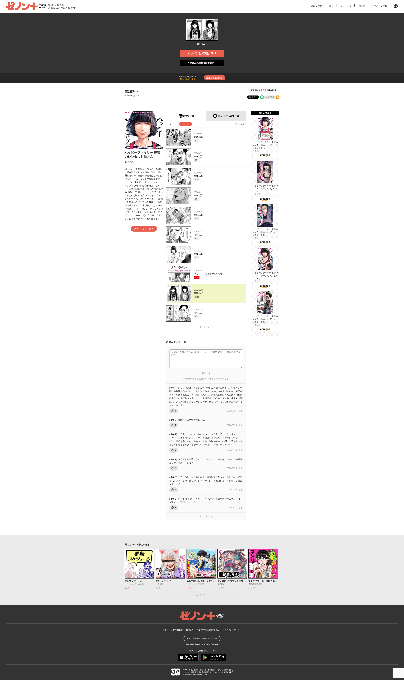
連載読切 (316, 6)
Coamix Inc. (199, 644)
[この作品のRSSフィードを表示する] (277, 97)
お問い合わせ (177, 630)
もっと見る (204, 327)
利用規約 (189, 630)
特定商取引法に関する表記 (208, 630)
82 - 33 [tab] (172, 124)
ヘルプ (165, 630)
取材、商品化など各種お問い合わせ (202, 638)
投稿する (206, 372)
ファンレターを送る (144, 228)
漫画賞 (361, 6)
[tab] (186, 116)
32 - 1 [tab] (185, 124)
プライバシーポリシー (232, 630)
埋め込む (271, 97)
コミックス (345, 6)
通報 (240, 411)
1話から (241, 124)
